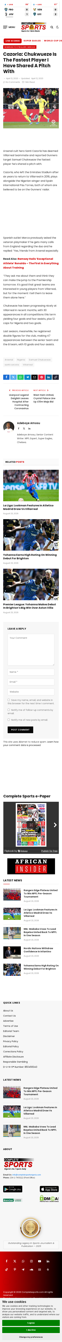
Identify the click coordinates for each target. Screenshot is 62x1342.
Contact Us (9, 1015)
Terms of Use (10, 1026)
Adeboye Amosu (28, 423)
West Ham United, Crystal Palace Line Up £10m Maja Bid (44, 398)
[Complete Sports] (34, 27)
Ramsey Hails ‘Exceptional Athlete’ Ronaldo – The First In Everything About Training (31, 263)
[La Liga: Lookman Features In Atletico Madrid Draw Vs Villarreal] (31, 485)
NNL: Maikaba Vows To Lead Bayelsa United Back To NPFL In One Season (40, 932)
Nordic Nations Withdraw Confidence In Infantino (38, 950)
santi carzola (12, 364)
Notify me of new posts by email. (29, 720)
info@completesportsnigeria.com (26, 1175)
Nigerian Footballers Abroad (19, 47)
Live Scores (13, 40)
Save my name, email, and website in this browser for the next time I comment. (31, 701)
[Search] (52, 27)
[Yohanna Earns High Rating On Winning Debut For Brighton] (31, 535)
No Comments (13, 82)
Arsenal (9, 359)
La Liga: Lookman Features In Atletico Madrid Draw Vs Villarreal (28, 507)
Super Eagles (32, 40)
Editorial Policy (11, 1046)
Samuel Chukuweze (40, 359)
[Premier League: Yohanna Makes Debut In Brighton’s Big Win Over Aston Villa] (31, 584)
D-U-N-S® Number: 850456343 (20, 1067)
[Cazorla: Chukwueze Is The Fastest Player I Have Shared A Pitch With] (31, 127)
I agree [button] (31, 1323)
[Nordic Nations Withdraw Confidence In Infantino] (12, 952)
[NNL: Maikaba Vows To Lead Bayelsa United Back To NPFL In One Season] (12, 933)
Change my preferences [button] (31, 1337)
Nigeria (21, 359)
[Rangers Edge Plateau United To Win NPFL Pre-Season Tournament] (12, 894)
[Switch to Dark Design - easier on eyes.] (57, 27)
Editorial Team (11, 1031)
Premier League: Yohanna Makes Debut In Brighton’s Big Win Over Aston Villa (29, 606)
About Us (8, 1010)
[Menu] (9, 27)
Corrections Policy (13, 1051)
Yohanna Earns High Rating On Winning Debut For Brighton (30, 556)
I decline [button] (31, 1330)
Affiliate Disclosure (13, 1056)
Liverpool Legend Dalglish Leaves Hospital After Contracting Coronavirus (19, 401)
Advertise (8, 1020)
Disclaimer (9, 1036)
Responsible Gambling (15, 1061)
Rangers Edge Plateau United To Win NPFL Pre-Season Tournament (41, 893)
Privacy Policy (10, 1041)
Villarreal (28, 364)
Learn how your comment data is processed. (31, 743)
